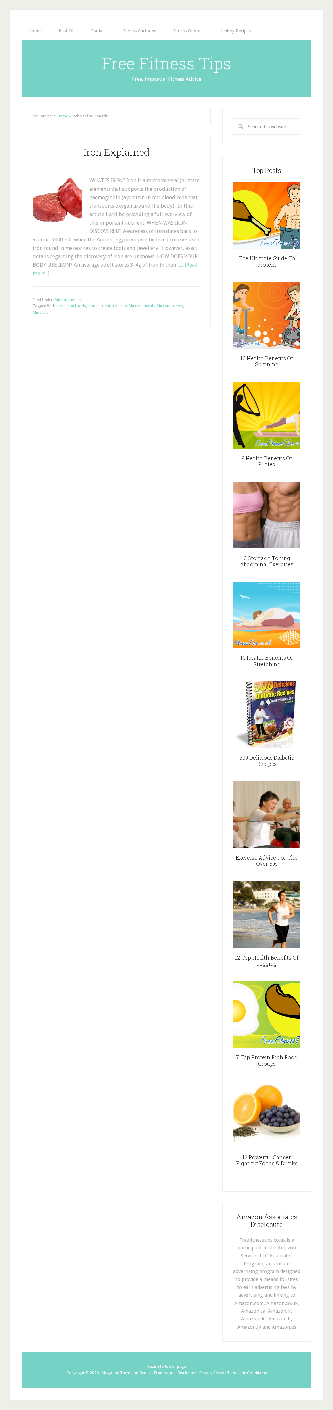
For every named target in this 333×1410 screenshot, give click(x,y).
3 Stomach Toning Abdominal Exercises (266, 561)
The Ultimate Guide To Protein (266, 261)
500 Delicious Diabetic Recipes (266, 760)
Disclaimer (187, 1373)
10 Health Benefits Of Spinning (266, 361)
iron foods (76, 306)
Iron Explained (117, 152)
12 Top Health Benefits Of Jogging (267, 960)
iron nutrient (99, 306)
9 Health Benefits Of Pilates (267, 461)
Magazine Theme (117, 1373)
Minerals (40, 312)
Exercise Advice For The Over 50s (267, 860)
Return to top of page (166, 1366)
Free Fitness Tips (166, 63)
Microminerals (68, 300)
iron (61, 306)
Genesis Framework (157, 1373)
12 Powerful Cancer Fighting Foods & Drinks (267, 1160)
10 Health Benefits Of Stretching (266, 660)
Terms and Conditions (247, 1373)
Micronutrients (170, 306)
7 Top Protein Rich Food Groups (267, 1060)
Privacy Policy (211, 1373)
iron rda (119, 306)
